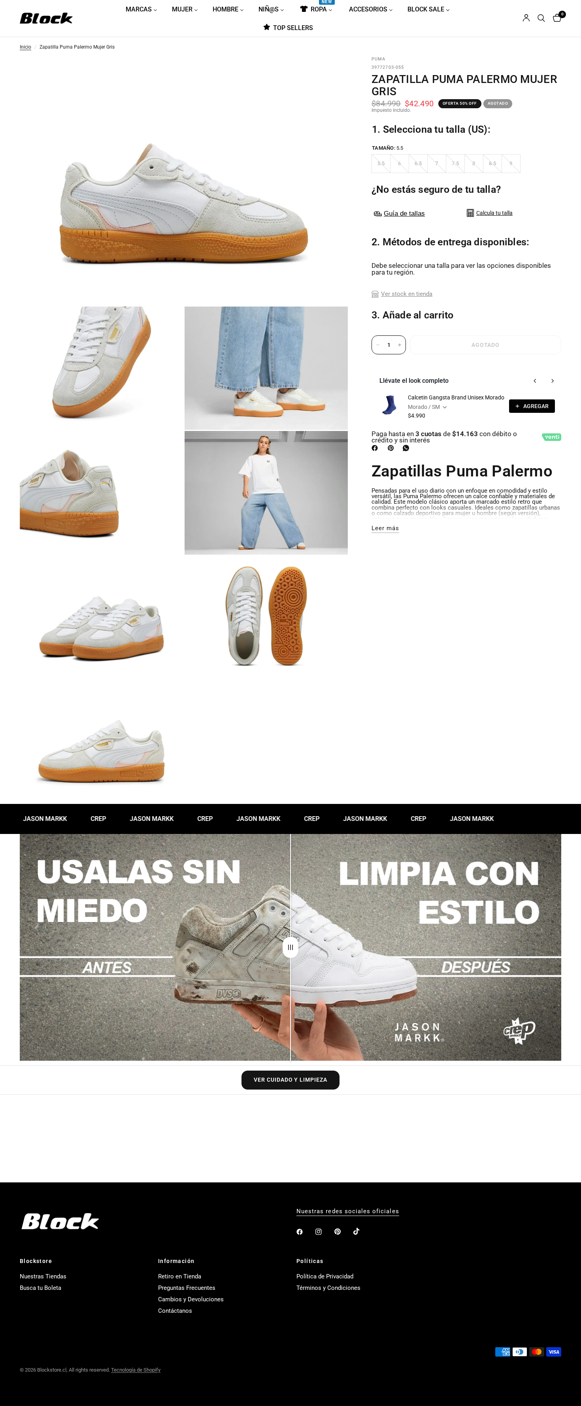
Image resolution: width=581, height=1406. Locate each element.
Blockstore (36, 1261)
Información (176, 1261)
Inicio (25, 47)
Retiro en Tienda (179, 1276)
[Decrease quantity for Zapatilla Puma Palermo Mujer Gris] (378, 345)
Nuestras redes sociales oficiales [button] (347, 1211)
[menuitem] (144, 9)
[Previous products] (535, 380)
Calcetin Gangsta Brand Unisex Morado (456, 397)
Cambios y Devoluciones (191, 1299)
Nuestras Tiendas (43, 1276)
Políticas (310, 1261)
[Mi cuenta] (526, 18)
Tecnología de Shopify (135, 1370)
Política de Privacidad (324, 1276)
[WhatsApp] (407, 448)
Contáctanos (175, 1310)
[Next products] (552, 380)
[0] (555, 18)
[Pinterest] (392, 448)
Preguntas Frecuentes (186, 1287)
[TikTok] (362, 1231)
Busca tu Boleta (40, 1287)
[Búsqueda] (541, 18)
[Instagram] (324, 1231)
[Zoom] (331, 73)
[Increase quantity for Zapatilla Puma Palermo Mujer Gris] (400, 345)
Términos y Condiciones (328, 1287)
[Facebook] (376, 448)
